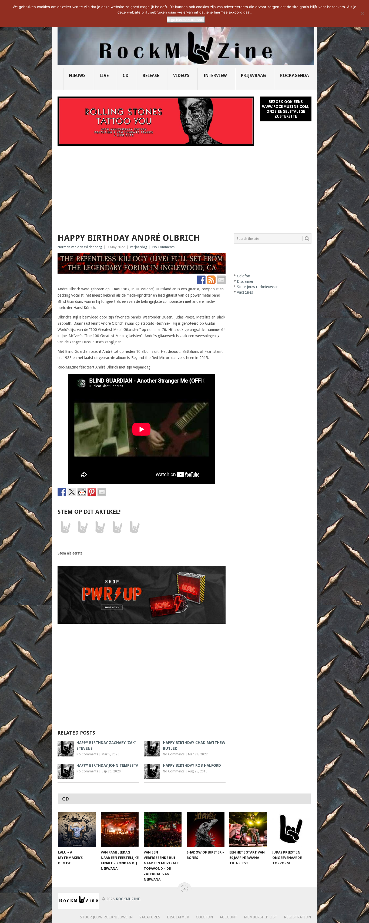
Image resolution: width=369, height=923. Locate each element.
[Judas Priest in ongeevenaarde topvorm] (291, 829)
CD (126, 75)
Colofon (243, 276)
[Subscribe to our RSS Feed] (211, 279)
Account (228, 917)
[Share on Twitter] (72, 492)
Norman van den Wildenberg (80, 247)
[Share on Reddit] (82, 492)
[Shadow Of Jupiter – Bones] (205, 829)
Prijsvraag (253, 75)
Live (104, 75)
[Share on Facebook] (62, 492)
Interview (215, 75)
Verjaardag (138, 247)
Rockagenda (294, 75)
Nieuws (77, 75)
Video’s (181, 75)
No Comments (163, 247)
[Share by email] (102, 492)
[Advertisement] (184, 186)
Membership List (260, 917)
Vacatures (245, 292)
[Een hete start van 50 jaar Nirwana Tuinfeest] (248, 829)
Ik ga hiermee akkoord (185, 20)
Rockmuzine (128, 899)
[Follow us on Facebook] (201, 279)
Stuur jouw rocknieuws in (258, 287)
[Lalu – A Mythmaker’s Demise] (77, 829)
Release (151, 75)
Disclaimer (245, 281)
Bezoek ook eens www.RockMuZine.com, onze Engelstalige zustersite (285, 108)
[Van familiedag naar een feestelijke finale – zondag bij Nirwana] (120, 829)
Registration (297, 917)
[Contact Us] (221, 279)
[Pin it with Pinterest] (92, 492)
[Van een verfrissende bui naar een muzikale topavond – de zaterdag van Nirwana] (163, 829)
